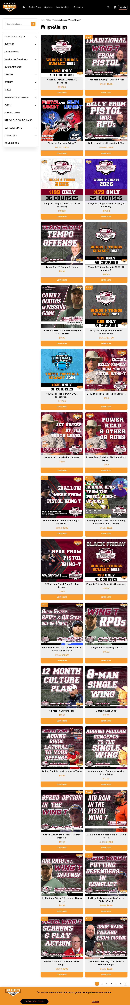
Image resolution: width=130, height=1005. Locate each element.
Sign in (123, 7)
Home (43, 20)
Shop (49, 20)
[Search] (107, 7)
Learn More (62, 93)
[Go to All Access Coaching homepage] (10, 7)
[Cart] (115, 7)
